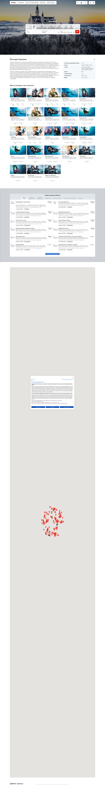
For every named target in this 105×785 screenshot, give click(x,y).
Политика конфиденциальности (68, 379)
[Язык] (81, 2)
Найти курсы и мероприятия (52, 254)
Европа (11, 57)
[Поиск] (77, 2)
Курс (28, 31)
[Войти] (90, 2)
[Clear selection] (58, 32)
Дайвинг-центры (16, 784)
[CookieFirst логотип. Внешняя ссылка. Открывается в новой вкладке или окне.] (31, 380)
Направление (44, 31)
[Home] (13, 2)
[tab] (24, 198)
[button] (48, 535)
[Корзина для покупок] (93, 2)
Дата (61, 31)
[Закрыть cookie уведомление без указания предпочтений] (73, 377)
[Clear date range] (74, 32)
